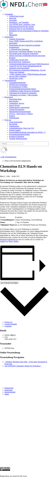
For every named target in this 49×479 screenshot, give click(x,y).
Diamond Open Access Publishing (21, 29)
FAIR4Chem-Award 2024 (18, 60)
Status (7, 394)
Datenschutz (9, 388)
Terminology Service (16, 103)
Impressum (8, 390)
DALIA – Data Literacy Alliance (21, 114)
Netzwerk (12, 18)
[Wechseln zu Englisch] (45, 5)
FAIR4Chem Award (16, 16)
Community (9, 14)
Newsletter (13, 20)
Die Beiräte (13, 124)
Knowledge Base (15, 99)
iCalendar (8, 326)
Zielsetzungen (14, 126)
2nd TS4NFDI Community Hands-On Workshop (23, 366)
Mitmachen (13, 35)
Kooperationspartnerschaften (19, 134)
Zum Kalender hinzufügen (9, 283)
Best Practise (13, 101)
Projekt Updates (15, 130)
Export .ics (8, 322)
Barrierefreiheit (10, 392)
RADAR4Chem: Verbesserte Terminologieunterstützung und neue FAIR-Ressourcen (29, 63)
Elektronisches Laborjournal (19, 107)
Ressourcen (9, 97)
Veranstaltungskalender (17, 83)
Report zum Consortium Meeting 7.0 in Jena (25, 51)
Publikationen (14, 118)
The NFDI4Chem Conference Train (22, 24)
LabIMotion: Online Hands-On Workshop (24, 91)
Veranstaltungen (10, 80)
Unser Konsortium (15, 122)
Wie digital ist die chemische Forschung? (23, 54)
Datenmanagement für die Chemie (21, 27)
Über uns (8, 120)
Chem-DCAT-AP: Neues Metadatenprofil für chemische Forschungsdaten (25, 67)
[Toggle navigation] (1, 10)
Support (12, 116)
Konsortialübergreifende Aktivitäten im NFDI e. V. (27, 132)
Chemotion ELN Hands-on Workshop (23, 93)
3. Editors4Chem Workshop (19, 49)
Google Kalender (11, 324)
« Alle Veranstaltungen (8, 157)
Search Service (14, 105)
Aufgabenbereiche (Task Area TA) (21, 128)
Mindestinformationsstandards (20, 112)
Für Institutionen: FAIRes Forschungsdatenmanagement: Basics (22, 88)
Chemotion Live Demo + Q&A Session (23, 95)
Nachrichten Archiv (16, 78)
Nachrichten (9, 37)
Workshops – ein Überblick (19, 22)
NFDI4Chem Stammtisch (18, 85)
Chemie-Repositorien (16, 110)
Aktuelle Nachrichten (16, 39)
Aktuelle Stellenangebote (18, 139)
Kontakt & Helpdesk (16, 136)
